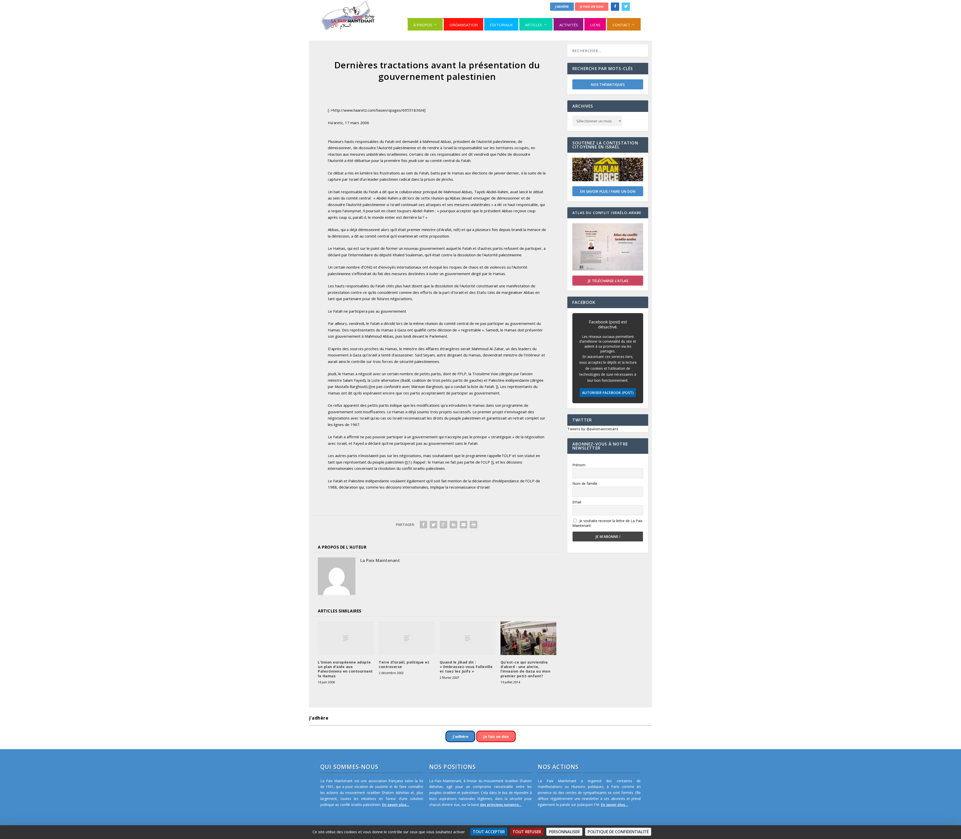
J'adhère (562, 7)
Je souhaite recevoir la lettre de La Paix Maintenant (607, 523)
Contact (621, 24)
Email (576, 502)
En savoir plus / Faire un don (607, 191)
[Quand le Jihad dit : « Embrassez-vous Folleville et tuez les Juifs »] (468, 638)
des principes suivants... (501, 804)
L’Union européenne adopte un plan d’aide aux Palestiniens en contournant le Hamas (345, 669)
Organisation (463, 24)
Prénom (578, 465)
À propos (422, 24)
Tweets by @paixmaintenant (592, 429)
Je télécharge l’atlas (608, 280)
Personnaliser (564, 831)
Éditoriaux (501, 24)
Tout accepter (489, 831)
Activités (568, 24)
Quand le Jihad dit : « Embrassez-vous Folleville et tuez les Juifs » (466, 667)
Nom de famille (584, 483)
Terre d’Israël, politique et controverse (404, 664)
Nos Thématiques (608, 84)
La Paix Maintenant (380, 560)
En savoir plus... (395, 804)
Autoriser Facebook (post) (607, 392)
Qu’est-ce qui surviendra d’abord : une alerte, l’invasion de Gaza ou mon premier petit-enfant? (526, 669)
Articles (533, 24)
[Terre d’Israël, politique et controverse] (406, 638)
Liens (595, 24)
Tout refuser (527, 831)
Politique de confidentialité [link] (618, 831)
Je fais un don (591, 7)
